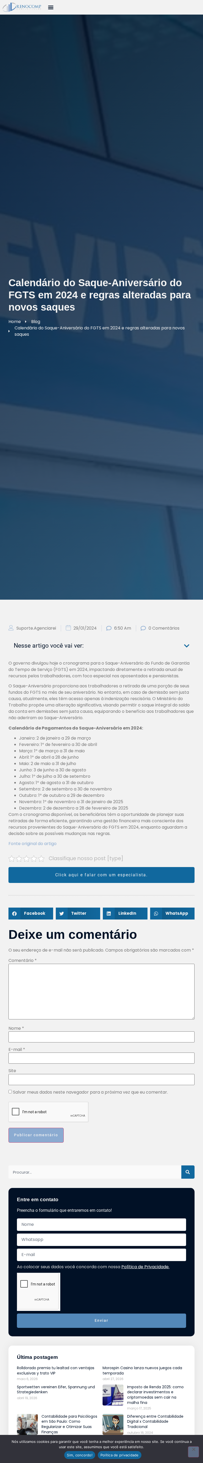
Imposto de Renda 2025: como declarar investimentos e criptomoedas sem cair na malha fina (155, 1394)
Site (12, 1071)
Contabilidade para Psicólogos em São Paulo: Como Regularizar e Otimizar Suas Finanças (69, 1424)
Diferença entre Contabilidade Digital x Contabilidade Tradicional (155, 1421)
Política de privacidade (119, 1455)
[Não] (193, 1451)
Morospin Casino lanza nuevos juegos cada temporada (142, 1370)
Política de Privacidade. (145, 1267)
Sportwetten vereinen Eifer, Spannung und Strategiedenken (56, 1389)
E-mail (16, 1049)
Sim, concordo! (80, 1455)
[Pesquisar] (188, 1172)
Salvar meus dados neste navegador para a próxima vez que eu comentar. (90, 1092)
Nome (16, 1028)
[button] (50, 7)
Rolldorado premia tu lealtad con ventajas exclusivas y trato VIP (55, 1370)
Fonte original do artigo (32, 844)
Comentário (22, 960)
